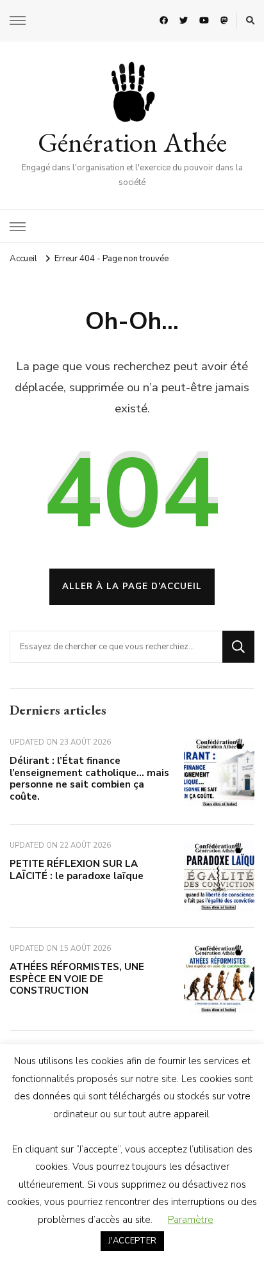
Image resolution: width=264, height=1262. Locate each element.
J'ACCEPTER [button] (132, 1241)
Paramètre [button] (190, 1219)
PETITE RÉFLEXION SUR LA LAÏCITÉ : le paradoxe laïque (77, 869)
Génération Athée (132, 142)
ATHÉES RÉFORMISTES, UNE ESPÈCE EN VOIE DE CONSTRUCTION (77, 978)
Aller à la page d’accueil (132, 586)
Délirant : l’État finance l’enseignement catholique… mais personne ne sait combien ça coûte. (89, 778)
